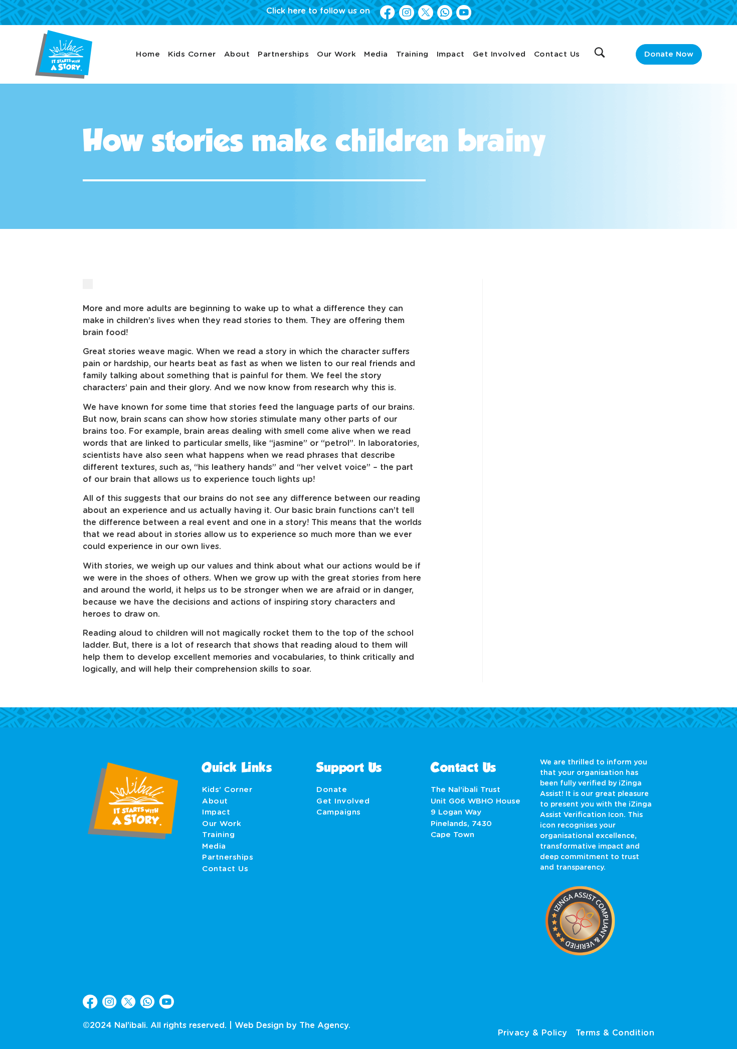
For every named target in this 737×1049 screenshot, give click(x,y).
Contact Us (557, 54)
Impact (451, 54)
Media (376, 54)
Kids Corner (192, 54)
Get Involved (499, 54)
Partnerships (283, 54)
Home (148, 54)
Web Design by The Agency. (292, 1025)
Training (412, 54)
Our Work (336, 54)
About (237, 54)
